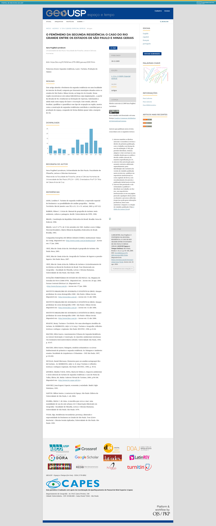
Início (48, 28)
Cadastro (158, 11)
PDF (114, 48)
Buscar (164, 21)
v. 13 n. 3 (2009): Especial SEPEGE (73, 28)
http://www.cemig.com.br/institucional (80, 241)
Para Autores (147, 102)
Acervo (55, 28)
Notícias (70, 21)
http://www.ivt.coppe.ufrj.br (69, 380)
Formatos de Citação (122, 269)
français (146, 40)
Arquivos (59, 21)
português (147, 44)
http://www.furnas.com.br (57, 286)
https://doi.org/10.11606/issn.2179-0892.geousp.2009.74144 (72, 62)
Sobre (80, 21)
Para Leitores (147, 98)
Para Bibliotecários (149, 105)
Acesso (167, 11)
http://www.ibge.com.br (68, 297)
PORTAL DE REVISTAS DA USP (12, 3)
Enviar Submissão (152, 54)
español (146, 37)
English (145, 33)
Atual (48, 21)
